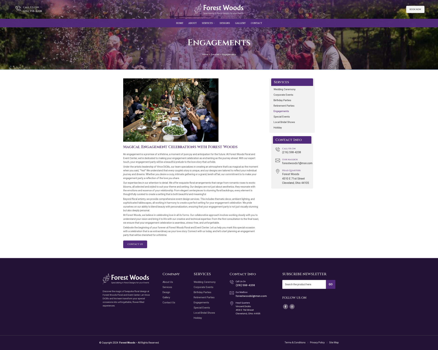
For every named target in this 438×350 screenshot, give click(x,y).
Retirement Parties (284, 105)
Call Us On (288, 148)
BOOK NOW (415, 9)
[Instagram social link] (292, 306)
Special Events (282, 116)
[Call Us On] (277, 149)
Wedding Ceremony (284, 89)
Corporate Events (283, 94)
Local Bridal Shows (284, 122)
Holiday (278, 127)
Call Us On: (31, 7)
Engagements (281, 111)
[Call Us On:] (18, 8)
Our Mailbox (290, 159)
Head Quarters (291, 170)
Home (205, 54)
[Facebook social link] (285, 306)
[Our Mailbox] (277, 160)
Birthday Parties (282, 100)
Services (215, 54)
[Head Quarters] (277, 171)
